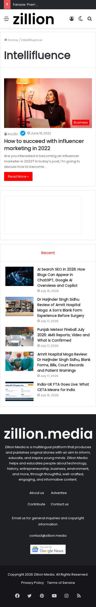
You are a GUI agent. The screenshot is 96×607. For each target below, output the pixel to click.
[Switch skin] (80, 21)
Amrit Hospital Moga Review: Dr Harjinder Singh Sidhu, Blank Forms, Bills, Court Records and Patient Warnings (63, 362)
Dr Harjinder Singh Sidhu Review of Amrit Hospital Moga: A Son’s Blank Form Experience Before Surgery (60, 307)
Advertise (59, 492)
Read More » (18, 176)
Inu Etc (13, 134)
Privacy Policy (32, 582)
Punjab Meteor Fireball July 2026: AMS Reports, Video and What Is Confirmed (63, 335)
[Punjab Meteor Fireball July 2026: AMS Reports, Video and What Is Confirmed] (19, 336)
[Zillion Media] (33, 18)
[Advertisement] (48, 79)
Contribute (36, 504)
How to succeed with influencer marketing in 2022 (44, 144)
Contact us (60, 504)
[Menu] (6, 21)
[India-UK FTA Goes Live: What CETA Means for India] (19, 391)
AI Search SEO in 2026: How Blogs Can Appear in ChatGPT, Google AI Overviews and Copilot (61, 277)
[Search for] (89, 21)
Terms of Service (61, 582)
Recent (48, 252)
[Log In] (71, 21)
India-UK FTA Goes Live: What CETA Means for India (63, 387)
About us (36, 492)
